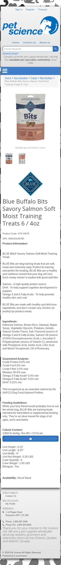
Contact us (29, 42)
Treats (34, 78)
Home (15, 42)
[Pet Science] (30, 26)
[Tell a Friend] (30, 439)
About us (45, 42)
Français (42, 9)
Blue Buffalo (46, 78)
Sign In (18, 9)
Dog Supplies (21, 78)
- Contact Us (10, 496)
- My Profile (9, 504)
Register (30, 9)
